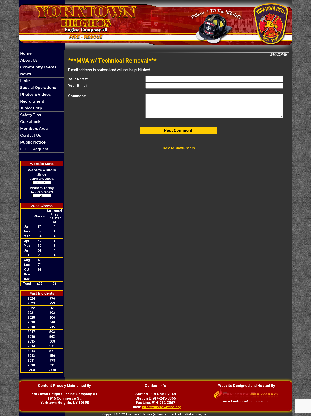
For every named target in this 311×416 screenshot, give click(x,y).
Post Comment (178, 130)
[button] (41, 60)
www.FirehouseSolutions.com (246, 401)
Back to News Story (178, 148)
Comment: (77, 96)
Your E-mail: (78, 85)
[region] (41, 101)
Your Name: (78, 79)
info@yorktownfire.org (161, 407)
